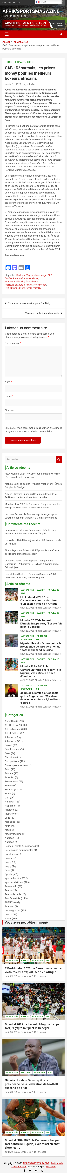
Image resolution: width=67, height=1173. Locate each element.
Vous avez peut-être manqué (26, 922)
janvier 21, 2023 (13, 84)
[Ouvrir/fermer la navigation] (6, 34)
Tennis (8, 890)
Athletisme (10, 737)
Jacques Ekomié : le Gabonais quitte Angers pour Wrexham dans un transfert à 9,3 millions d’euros (40, 697)
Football (42, 636)
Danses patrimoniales (16, 765)
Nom (8, 382)
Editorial (9, 773)
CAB (49, 275)
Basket (41, 590)
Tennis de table (13, 894)
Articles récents (18, 584)
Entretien (9, 777)
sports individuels (14, 882)
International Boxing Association (21, 281)
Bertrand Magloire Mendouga (31, 275)
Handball (9, 801)
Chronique (10, 757)
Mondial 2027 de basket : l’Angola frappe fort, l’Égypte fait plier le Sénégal (41, 624)
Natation (9, 837)
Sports (8, 874)
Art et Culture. (12, 733)
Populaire (53, 590)
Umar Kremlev (34, 288)
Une (23, 593)
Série (7, 870)
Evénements (11, 781)
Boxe (9, 62)
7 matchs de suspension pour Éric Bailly (29, 303)
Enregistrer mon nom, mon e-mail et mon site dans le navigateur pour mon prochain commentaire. (33, 429)
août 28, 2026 (27, 630)
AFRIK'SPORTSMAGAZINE (30, 11)
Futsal (8, 793)
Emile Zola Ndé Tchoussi (48, 607)
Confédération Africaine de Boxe (22, 278)
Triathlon (9, 906)
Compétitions (12, 761)
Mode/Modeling (13, 833)
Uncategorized (12, 910)
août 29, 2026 (27, 607)
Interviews (10, 813)
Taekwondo (11, 886)
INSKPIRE (51, 1166)
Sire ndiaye (10, 550)
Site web (9, 410)
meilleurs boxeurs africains (19, 284)
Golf (7, 797)
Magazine (10, 821)
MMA (7, 825)
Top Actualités (24, 62)
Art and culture (13, 729)
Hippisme (10, 805)
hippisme (9, 809)
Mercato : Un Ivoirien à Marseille (42, 313)
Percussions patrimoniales (19, 850)
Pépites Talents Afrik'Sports (20, 846)
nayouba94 (28, 84)
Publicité (9, 858)
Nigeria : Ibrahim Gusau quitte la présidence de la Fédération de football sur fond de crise (40, 647)
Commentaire (13, 343)
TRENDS (9, 902)
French (42, 2)
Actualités (27, 590)
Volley (8, 918)
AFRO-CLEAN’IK (13, 725)
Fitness (9, 785)
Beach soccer (12, 749)
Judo (7, 817)
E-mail (9, 396)
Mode (8, 829)
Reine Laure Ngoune (15, 288)
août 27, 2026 (27, 706)
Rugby (8, 862)
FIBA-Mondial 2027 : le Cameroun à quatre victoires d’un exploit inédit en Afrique (38, 600)
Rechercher (59, 459)
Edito (7, 769)
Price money (40, 284)
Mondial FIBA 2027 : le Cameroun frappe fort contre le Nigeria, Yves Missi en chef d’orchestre (40, 671)
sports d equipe (13, 878)
